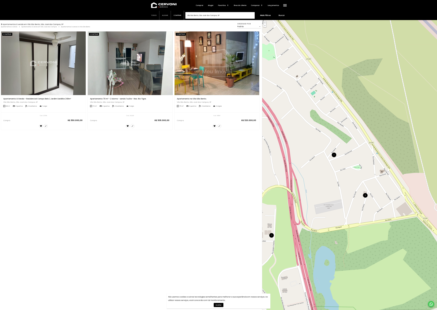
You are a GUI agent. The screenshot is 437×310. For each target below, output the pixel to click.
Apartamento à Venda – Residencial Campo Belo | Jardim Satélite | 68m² (37, 98)
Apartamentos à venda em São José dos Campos (39, 27)
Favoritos (223, 5)
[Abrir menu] (285, 5)
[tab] (153, 15)
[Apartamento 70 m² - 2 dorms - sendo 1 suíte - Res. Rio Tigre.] (130, 63)
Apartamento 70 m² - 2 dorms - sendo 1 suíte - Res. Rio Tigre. (118, 98)
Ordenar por (244, 24)
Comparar (256, 5)
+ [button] (265, 22)
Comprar (199, 5)
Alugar (210, 5)
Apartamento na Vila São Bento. (192, 98)
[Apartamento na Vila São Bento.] (217, 63)
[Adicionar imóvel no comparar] (46, 126)
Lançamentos (273, 5)
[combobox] (220, 15)
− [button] (265, 25)
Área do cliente (240, 5)
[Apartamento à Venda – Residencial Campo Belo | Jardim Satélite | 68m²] (43, 63)
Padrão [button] (240, 26)
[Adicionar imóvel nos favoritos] (41, 126)
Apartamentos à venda (9, 27)
